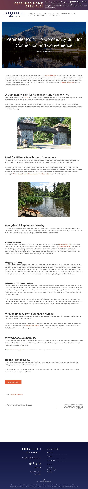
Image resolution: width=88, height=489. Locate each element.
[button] (39, 13)
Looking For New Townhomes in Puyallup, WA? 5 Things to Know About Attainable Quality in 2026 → (73, 407)
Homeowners (51, 460)
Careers (49, 464)
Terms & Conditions (35, 472)
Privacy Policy (37, 474)
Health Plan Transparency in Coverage (52, 470)
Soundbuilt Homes (17, 394)
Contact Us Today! (13, 382)
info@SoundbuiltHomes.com (31, 458)
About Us (50, 452)
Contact (49, 456)
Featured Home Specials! (28, 5)
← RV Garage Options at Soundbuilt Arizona (18, 405)
